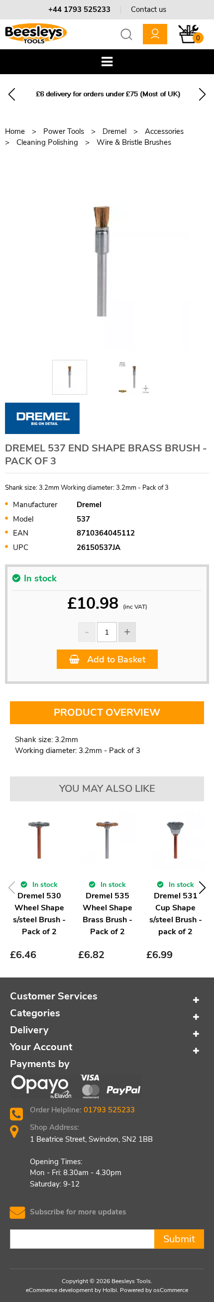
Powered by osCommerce (154, 1290)
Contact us (148, 9)
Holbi (110, 1290)
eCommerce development (59, 1290)
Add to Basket (115, 659)
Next (202, 94)
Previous (11, 94)
